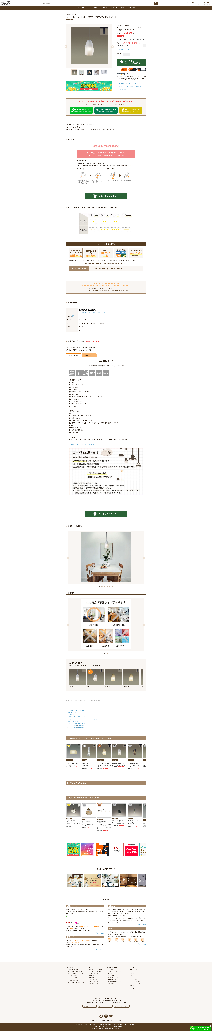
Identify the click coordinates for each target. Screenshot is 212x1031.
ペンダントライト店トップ (84, 8)
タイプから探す (94, 979)
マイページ (188, 3)
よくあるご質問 (130, 8)
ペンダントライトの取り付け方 (75, 971)
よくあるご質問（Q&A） (74, 980)
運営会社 (132, 985)
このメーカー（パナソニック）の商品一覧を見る (93, 312)
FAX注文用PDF (111, 975)
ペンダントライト (72, 715)
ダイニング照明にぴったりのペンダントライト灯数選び (76, 974)
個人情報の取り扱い (107, 1020)
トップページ (133, 988)
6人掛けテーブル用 (72, 727)
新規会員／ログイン (135, 969)
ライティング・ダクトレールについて (76, 977)
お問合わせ (193, 3)
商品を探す (97, 8)
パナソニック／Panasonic (74, 712)
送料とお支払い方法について (115, 971)
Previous (65, 46)
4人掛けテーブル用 (72, 723)
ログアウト (133, 973)
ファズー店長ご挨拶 (135, 981)
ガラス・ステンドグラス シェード (89, 719)
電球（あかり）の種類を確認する (131, 43)
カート (203, 3)
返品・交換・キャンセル (114, 977)
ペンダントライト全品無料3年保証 (76, 982)
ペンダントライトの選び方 (117, 8)
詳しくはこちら (100, 933)
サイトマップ (117, 1020)
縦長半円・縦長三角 (73, 721)
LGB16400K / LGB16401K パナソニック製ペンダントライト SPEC (84, 700)
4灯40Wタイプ (81, 727)
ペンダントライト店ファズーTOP (75, 710)
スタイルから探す (94, 973)
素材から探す (93, 975)
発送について (111, 973)
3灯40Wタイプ (81, 725)
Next (111, 46)
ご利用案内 (105, 8)
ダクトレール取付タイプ (74, 717)
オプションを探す (94, 983)
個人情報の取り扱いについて (115, 981)
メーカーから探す (94, 981)
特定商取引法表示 (112, 979)
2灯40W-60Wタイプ (83, 723)
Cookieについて (112, 983)
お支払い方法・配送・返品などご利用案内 (130, 86)
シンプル (83, 717)
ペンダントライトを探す (96, 969)
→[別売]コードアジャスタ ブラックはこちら (82, 444)
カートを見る (133, 975)
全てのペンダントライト (96, 971)
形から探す (92, 977)
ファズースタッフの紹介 (136, 983)
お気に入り (198, 3)
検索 (155, 3)
